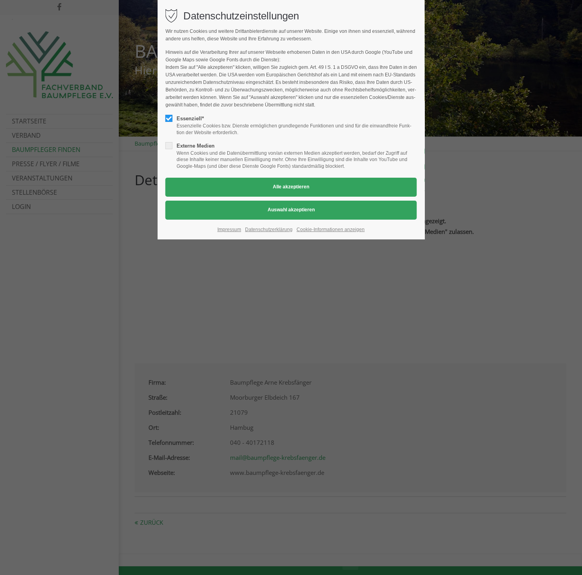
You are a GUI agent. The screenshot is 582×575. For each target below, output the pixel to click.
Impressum (229, 229)
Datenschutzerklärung (269, 229)
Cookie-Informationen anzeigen (331, 229)
